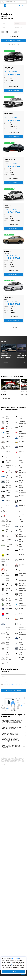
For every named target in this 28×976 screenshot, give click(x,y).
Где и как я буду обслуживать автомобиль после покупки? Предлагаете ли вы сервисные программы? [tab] (10, 740)
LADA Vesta (8, 297)
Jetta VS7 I (8, 251)
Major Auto (4, 9)
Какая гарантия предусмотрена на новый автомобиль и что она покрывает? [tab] (11, 729)
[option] (8, 351)
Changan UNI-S (9, 159)
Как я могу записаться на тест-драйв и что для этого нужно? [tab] (10, 734)
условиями (14, 964)
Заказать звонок (13, 90)
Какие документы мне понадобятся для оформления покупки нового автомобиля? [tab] (12, 746)
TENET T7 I (8, 205)
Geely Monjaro (9, 68)
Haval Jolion (8, 113)
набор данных (15, 958)
